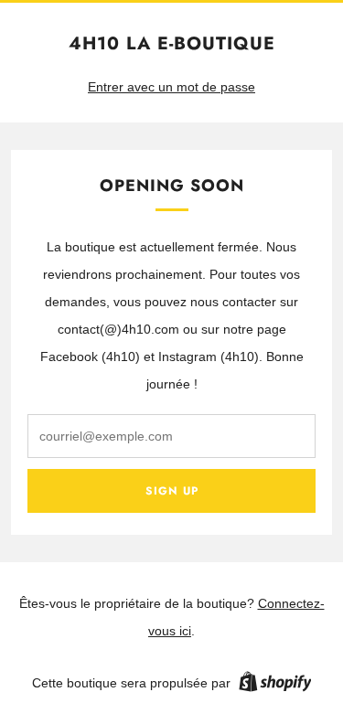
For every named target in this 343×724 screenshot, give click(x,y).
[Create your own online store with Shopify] (275, 684)
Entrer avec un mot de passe (171, 87)
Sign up (171, 491)
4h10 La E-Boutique (172, 43)
